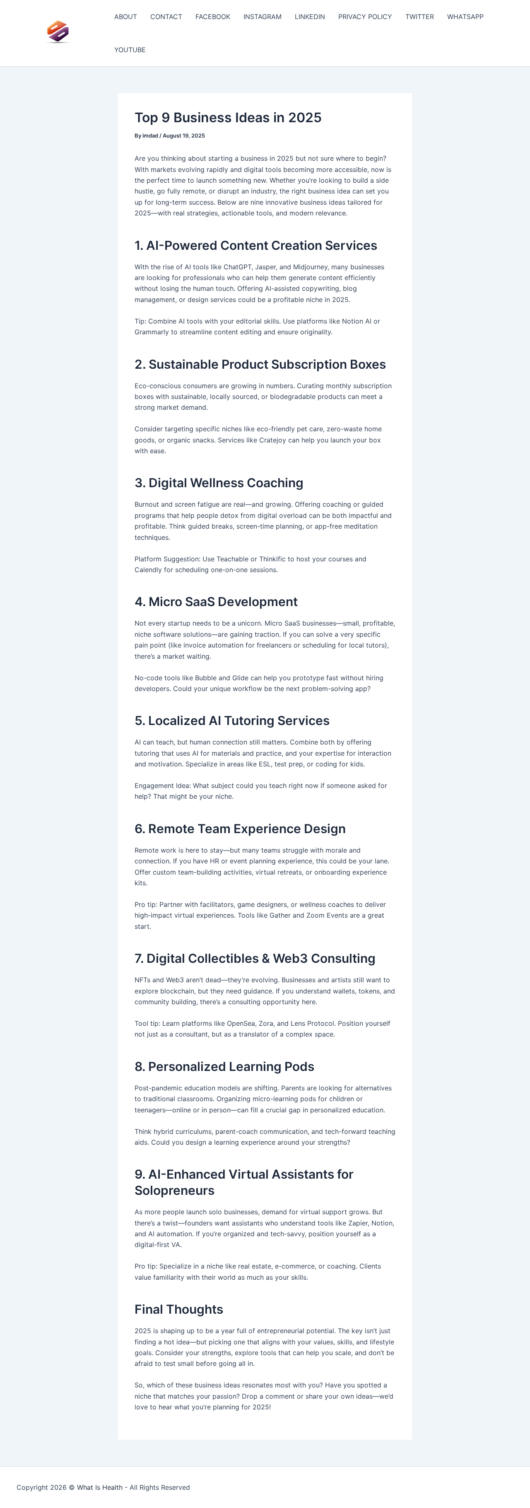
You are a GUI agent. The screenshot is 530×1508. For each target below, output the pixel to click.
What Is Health (100, 1487)
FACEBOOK (212, 16)
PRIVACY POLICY (365, 16)
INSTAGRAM (262, 16)
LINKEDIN (310, 16)
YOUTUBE (130, 50)
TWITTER (419, 16)
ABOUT (125, 16)
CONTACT (166, 16)
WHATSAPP (465, 16)
